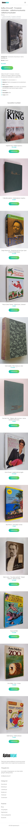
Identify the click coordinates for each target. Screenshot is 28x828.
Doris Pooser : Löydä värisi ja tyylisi (14, 472)
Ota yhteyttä (4, 809)
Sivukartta (3, 817)
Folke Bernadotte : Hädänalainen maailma (14, 198)
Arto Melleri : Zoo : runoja (14, 683)
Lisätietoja (7, 68)
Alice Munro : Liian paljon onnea (14, 524)
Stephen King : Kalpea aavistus (14, 145)
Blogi (2, 807)
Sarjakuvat (3, 792)
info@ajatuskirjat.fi (5, 776)
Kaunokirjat (17, 56)
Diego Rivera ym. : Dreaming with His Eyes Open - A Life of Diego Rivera (14, 251)
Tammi (22, 56)
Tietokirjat (3, 795)
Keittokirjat (4, 787)
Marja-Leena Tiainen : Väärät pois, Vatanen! (14, 304)
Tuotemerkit (10, 56)
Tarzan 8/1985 (14, 631)
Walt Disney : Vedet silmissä (14, 736)
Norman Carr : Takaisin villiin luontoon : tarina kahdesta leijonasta (14, 419)
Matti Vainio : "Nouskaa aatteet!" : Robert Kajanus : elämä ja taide (14, 577)
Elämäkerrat (4, 58)
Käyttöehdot (4, 812)
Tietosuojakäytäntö (6, 815)
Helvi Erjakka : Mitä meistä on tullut (14, 366)
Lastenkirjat (4, 789)
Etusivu (3, 15)
